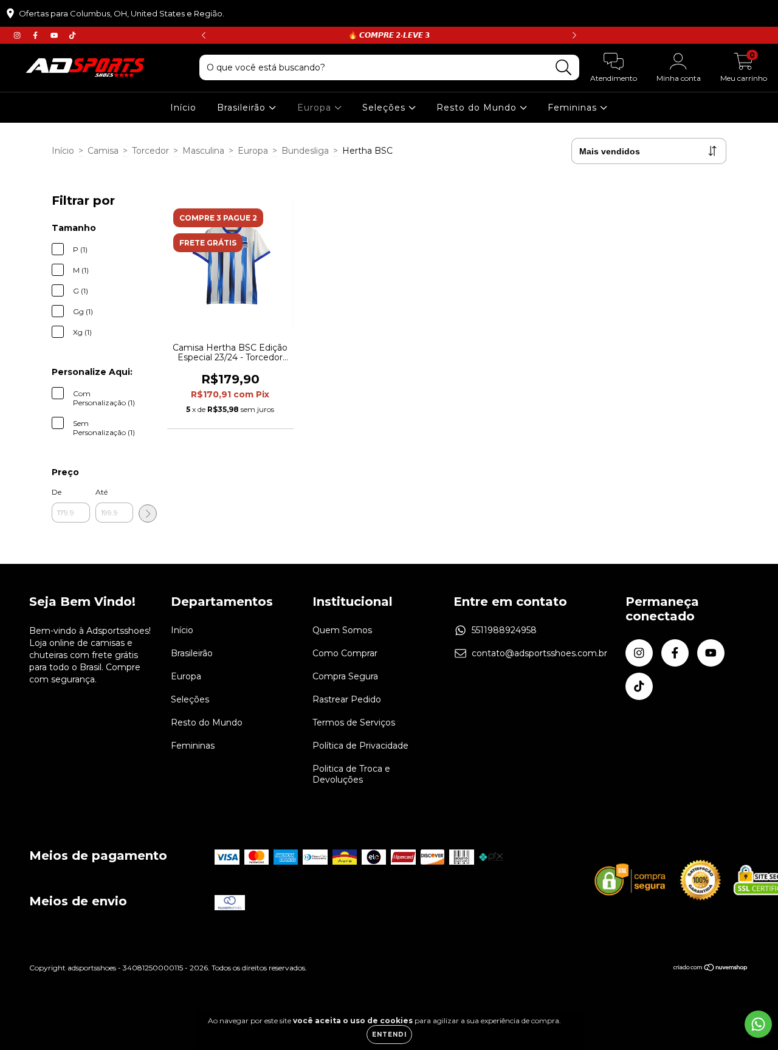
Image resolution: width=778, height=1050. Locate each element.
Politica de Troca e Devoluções (351, 774)
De (56, 491)
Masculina (203, 150)
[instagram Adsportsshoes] (18, 35)
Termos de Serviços (353, 722)
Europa (315, 107)
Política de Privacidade (360, 745)
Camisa (103, 150)
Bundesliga (305, 150)
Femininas (574, 107)
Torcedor (150, 150)
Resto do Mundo (478, 107)
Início (183, 107)
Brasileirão (243, 107)
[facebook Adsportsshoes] (36, 35)
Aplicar (148, 513)
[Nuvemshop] (711, 968)
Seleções (385, 107)
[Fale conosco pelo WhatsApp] (758, 1024)
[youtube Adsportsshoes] (55, 35)
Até (101, 491)
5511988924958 (504, 630)
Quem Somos (342, 630)
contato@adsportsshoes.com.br (539, 653)
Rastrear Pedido (346, 699)
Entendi (389, 1034)
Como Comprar (344, 653)
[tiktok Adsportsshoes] (72, 35)
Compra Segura (345, 676)
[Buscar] (563, 67)
